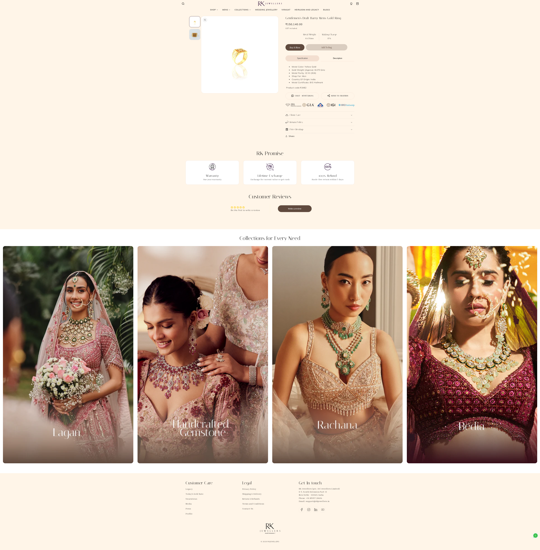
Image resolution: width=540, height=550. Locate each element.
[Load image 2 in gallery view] (194, 34)
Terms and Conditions (253, 504)
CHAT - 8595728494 (303, 96)
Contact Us (247, 508)
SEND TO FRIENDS (339, 96)
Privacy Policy (249, 489)
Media (189, 504)
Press (188, 508)
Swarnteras (191, 499)
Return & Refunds (251, 499)
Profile (189, 513)
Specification (302, 58)
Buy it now (295, 47)
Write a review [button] (294, 208)
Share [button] (292, 136)
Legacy (189, 489)
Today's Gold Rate (194, 494)
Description (337, 58)
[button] (183, 4)
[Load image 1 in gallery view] (194, 21)
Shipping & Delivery (252, 494)
